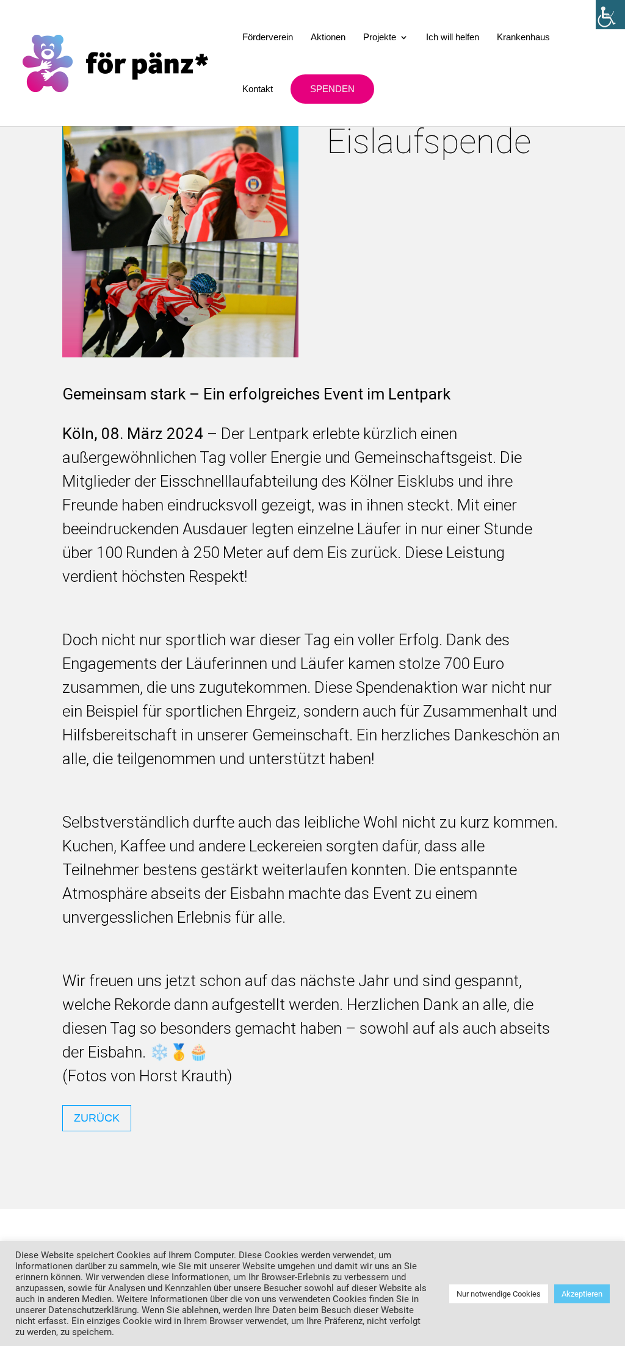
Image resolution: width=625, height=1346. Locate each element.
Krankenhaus (523, 37)
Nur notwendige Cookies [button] (499, 1293)
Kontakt (257, 89)
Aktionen (328, 37)
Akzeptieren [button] (582, 1293)
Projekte (379, 37)
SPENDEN (332, 89)
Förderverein (267, 37)
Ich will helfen (452, 37)
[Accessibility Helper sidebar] (610, 14)
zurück (97, 1118)
